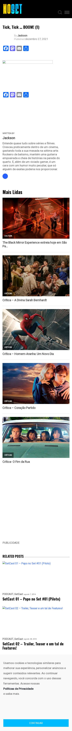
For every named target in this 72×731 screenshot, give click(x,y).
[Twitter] (5, 176)
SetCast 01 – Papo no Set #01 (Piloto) (31, 599)
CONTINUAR (36, 723)
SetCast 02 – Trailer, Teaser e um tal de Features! (33, 646)
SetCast (18, 594)
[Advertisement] (36, 504)
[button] (66, 12)
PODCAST (8, 594)
